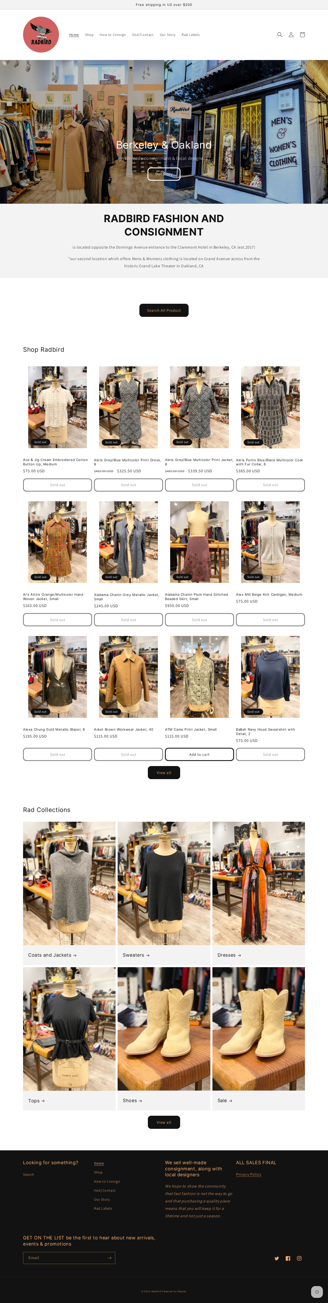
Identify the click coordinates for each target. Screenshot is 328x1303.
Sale (222, 1100)
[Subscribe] (109, 1258)
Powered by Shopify (174, 1291)
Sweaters (133, 955)
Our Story (164, 173)
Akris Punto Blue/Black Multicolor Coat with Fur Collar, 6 (269, 462)
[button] (279, 34)
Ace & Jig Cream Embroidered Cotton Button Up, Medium (55, 462)
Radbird (156, 1291)
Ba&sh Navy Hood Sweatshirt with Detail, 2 (265, 731)
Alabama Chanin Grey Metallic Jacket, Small (127, 597)
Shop (98, 1172)
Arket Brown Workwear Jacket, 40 (123, 729)
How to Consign (107, 1181)
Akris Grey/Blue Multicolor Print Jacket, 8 (199, 462)
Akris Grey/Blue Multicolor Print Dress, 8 (127, 462)
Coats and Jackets (49, 955)
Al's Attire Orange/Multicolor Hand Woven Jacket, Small (53, 596)
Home (99, 1163)
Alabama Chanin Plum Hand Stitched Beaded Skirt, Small (196, 596)
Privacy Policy (248, 1174)
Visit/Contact (105, 1190)
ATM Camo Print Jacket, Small (191, 729)
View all (164, 772)
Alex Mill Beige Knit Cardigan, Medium (269, 594)
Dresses (227, 955)
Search (28, 1174)
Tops (33, 1100)
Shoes (130, 1100)
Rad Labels (103, 1208)
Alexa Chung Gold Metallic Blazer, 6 (54, 729)
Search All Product (164, 310)
